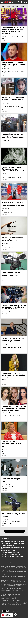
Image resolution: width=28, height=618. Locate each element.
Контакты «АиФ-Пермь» (8, 550)
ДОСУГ (4, 455)
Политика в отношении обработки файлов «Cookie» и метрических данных (12, 597)
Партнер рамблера (13, 611)
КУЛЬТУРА (4, 144)
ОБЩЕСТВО (5, 525)
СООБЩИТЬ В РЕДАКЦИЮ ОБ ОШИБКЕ (12, 562)
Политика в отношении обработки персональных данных (10, 595)
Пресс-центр (21, 541)
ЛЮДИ (3, 40)
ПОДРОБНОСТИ (6, 75)
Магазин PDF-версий (7, 545)
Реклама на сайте (6, 543)
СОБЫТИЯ (4, 111)
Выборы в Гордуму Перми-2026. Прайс (12, 560)
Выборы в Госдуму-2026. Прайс (10, 554)
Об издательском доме (8, 541)
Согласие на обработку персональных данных (13, 593)
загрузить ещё (14, 531)
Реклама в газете (18, 543)
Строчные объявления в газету (10, 552)
